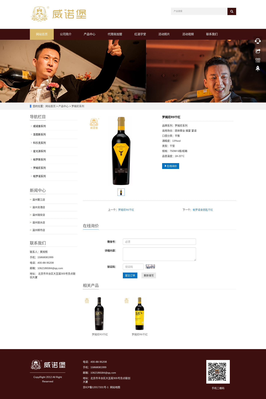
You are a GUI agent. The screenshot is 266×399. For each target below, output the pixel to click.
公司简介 (65, 34)
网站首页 (42, 34)
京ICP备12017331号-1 (96, 387)
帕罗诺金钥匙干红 (203, 209)
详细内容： (111, 250)
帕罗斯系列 (39, 159)
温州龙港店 (38, 207)
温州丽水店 (38, 222)
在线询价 (172, 166)
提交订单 (130, 275)
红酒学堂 (140, 34)
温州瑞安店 (38, 214)
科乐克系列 (39, 142)
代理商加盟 (115, 34)
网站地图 (115, 387)
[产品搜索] (231, 11)
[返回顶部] (257, 69)
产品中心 (89, 34)
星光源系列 (39, 151)
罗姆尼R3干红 (100, 334)
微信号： (112, 241)
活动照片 (164, 34)
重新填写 (149, 275)
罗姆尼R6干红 (126, 209)
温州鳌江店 (38, 199)
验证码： (112, 266)
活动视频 (188, 34)
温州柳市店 (38, 230)
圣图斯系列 (39, 134)
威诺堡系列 (39, 126)
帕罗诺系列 (39, 176)
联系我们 (212, 34)
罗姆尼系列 (77, 106)
